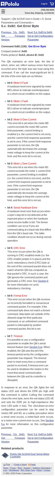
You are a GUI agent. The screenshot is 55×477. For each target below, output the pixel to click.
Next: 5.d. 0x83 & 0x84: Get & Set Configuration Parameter (40, 36)
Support (5, 19)
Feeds (33, 464)
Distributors (14, 470)
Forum (13, 468)
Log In (44, 4)
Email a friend (20, 464)
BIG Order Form (28, 470)
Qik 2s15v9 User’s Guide (26, 19)
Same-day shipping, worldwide (39, 13)
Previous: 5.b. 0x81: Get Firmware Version (13, 36)
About (39, 470)
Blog (20, 468)
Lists (5, 470)
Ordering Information (42, 468)
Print (8, 464)
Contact (47, 470)
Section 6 (43, 281)
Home (5, 468)
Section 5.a (35, 347)
